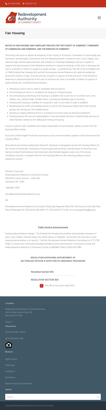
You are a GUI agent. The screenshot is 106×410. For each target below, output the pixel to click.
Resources (10, 365)
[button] (99, 17)
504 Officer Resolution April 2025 (59, 285)
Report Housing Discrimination (18, 383)
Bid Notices (10, 377)
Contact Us (10, 371)
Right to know (11, 359)
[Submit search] (98, 396)
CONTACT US (30, 3)
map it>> (9, 322)
